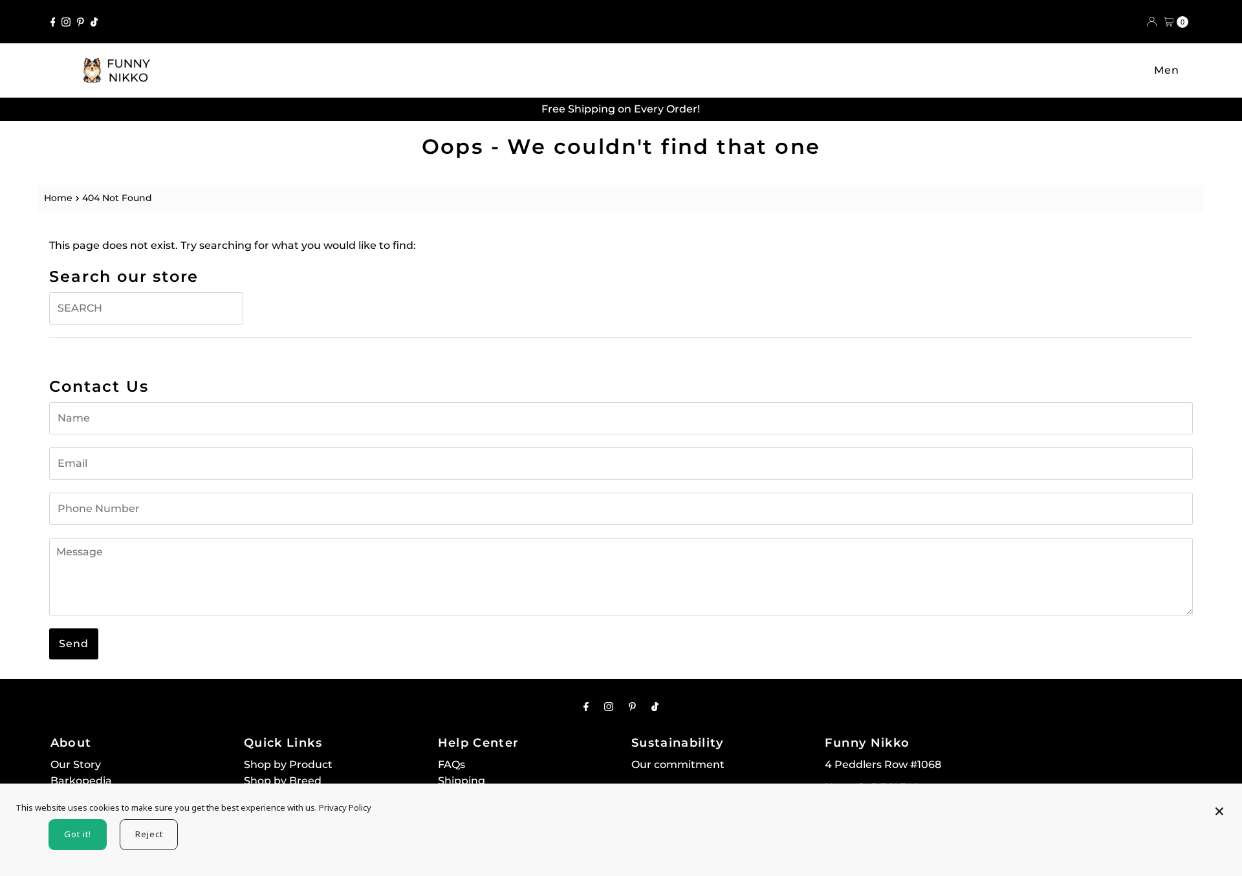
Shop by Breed (282, 781)
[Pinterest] (80, 22)
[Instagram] (66, 22)
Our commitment (677, 764)
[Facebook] (53, 22)
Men (1166, 70)
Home (58, 198)
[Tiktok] (94, 22)
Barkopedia (81, 781)
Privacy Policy (345, 807)
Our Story (75, 764)
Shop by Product (288, 764)
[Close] (1219, 805)
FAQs (451, 764)
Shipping (461, 781)
